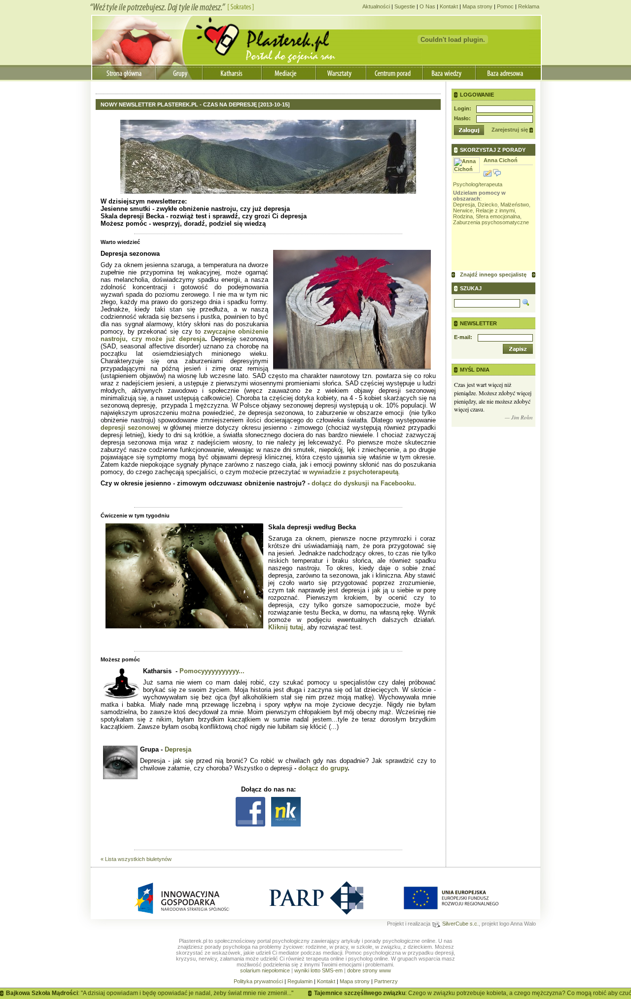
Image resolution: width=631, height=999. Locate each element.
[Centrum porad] (395, 72)
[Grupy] (179, 72)
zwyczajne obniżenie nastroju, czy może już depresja (184, 335)
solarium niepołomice (265, 970)
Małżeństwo (514, 204)
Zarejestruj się (509, 130)
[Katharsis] (233, 72)
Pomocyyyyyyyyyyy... (212, 671)
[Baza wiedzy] (449, 72)
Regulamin (300, 981)
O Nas (427, 6)
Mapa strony (477, 6)
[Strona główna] (124, 72)
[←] (453, 274)
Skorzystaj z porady (493, 150)
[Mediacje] (289, 72)
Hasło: (462, 118)
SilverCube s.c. (460, 924)
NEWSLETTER (478, 323)
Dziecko (487, 204)
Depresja (178, 749)
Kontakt (449, 6)
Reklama (528, 6)
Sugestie (404, 6)
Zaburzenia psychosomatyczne (491, 222)
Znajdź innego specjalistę (493, 274)
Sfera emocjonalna (498, 216)
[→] (533, 274)
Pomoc (505, 6)
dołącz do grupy (323, 768)
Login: (462, 108)
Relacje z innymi (495, 210)
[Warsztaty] (341, 72)
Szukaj (471, 288)
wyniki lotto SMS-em (318, 970)
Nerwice (463, 210)
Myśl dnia (475, 370)
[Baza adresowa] (508, 72)
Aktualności (376, 6)
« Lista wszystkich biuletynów (136, 859)
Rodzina (463, 216)
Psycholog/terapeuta (477, 184)
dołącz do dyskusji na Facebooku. (364, 483)
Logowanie (477, 95)
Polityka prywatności (258, 981)
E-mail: (463, 337)
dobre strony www (369, 970)
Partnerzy (386, 981)
